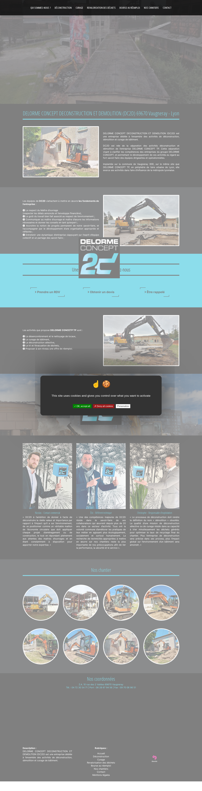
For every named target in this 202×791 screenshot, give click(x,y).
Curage (79, 7)
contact (167, 7)
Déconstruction (63, 7)
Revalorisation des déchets (101, 7)
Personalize (123, 406)
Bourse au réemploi (130, 7)
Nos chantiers (151, 7)
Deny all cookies (104, 406)
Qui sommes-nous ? (41, 7)
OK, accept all (83, 406)
